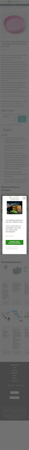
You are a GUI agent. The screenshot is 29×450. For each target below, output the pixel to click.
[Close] (24, 198)
